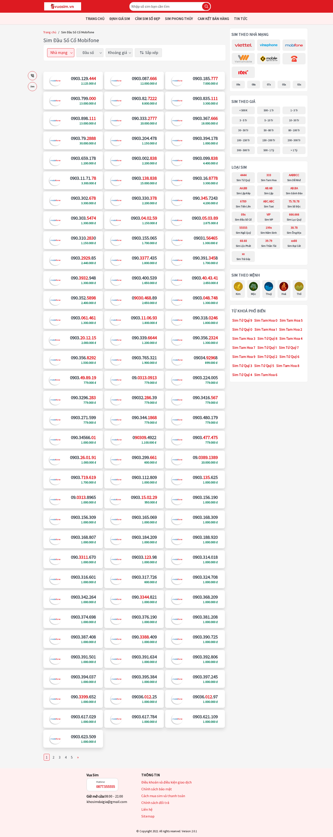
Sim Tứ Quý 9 (242, 320)
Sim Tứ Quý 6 (289, 356)
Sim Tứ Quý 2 (267, 356)
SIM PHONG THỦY (179, 18)
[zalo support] (32, 86)
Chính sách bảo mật (156, 789)
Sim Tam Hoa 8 (287, 365)
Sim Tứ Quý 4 (242, 374)
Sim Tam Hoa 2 (290, 329)
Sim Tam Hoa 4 (291, 338)
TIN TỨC (240, 18)
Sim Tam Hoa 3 (243, 338)
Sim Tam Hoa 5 (291, 320)
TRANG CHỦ (95, 18)
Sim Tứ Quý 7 (289, 347)
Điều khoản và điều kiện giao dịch (166, 782)
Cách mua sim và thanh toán (163, 795)
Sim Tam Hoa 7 (243, 347)
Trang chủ (49, 32)
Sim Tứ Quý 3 (242, 365)
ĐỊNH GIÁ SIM (119, 18)
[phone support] (32, 75)
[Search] (206, 6)
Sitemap (147, 816)
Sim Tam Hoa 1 (266, 329)
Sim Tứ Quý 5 (264, 365)
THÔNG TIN (150, 775)
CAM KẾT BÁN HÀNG (213, 18)
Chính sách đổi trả (155, 802)
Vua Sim (93, 775)
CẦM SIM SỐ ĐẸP (147, 18)
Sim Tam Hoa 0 (266, 320)
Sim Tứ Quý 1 (267, 347)
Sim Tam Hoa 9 (243, 356)
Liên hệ (146, 809)
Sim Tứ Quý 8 (267, 338)
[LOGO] (62, 6)
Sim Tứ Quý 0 (242, 329)
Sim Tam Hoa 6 (265, 374)
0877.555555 (105, 786)
